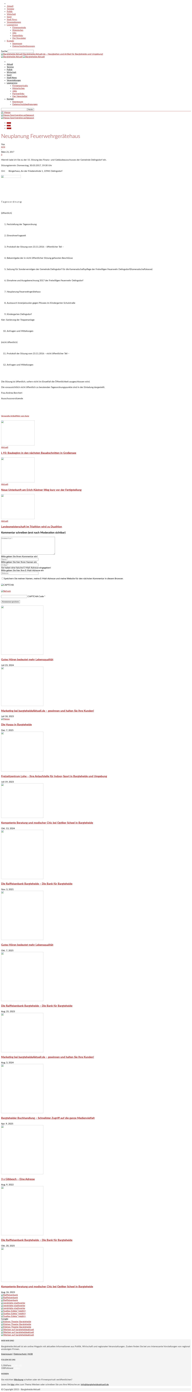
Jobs (14, 33)
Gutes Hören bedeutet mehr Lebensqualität (27, 659)
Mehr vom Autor (22, 416)
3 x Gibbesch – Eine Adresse (18, 1179)
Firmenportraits (19, 27)
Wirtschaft (11, 14)
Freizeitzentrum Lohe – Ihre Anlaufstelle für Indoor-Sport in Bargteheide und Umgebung (54, 776)
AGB (30, 1354)
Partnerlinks (17, 35)
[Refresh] (6, 591)
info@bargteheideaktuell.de (95, 1384)
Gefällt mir (16, 1365)
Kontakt (10, 41)
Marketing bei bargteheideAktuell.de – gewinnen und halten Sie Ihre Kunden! (47, 711)
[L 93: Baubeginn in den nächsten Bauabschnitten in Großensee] (18, 445)
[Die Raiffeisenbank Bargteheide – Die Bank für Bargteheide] (22, 878)
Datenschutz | (21, 1354)
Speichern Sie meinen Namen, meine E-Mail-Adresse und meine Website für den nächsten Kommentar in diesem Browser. (63, 578)
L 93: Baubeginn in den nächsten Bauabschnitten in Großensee (38, 453)
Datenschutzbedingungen (23, 46)
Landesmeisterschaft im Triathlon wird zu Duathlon (31, 526)
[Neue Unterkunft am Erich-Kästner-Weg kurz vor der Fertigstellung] (18, 482)
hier (13, 1384)
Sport (9, 17)
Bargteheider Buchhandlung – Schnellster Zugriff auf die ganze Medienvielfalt (48, 1118)
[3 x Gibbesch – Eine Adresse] (22, 1173)
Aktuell (10, 6)
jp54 (3, 147)
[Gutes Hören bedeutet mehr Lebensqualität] (22, 654)
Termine (10, 9)
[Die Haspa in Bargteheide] (5, 719)
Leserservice (12, 25)
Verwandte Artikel (8, 416)
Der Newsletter (19, 38)
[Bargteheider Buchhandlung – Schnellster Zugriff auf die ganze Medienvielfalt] (22, 1112)
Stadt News (12, 19)
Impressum (17, 43)
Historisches (17, 30)
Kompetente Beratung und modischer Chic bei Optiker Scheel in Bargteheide (47, 823)
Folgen (16, 1368)
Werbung (18, 1380)
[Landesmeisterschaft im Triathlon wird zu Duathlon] (18, 518)
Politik (10, 11)
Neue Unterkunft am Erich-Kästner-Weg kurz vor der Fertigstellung (41, 490)
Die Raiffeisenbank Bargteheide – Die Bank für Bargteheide (36, 884)
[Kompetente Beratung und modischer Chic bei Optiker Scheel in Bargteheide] (22, 817)
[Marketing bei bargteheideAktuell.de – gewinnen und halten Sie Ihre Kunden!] (22, 705)
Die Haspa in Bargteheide (16, 724)
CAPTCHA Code (36, 596)
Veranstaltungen (14, 22)
